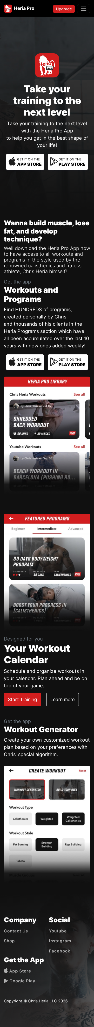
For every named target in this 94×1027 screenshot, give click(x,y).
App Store (19, 971)
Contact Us (16, 931)
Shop (9, 940)
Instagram (60, 940)
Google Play (21, 981)
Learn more (62, 699)
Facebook (59, 951)
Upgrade (64, 9)
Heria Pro (23, 8)
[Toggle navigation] (83, 8)
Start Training (22, 699)
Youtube (58, 931)
